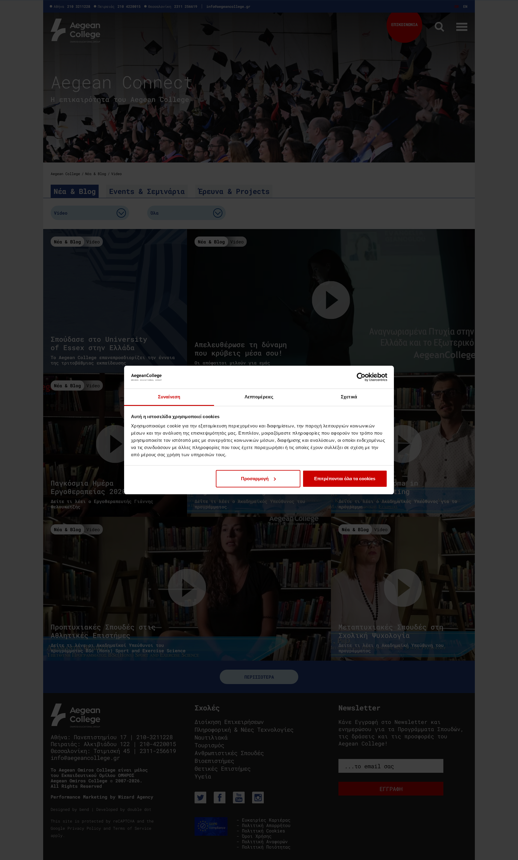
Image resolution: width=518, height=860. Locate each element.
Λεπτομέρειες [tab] (259, 396)
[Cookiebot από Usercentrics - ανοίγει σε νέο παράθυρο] (361, 377)
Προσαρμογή (255, 478)
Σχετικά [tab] (349, 396)
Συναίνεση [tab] (169, 396)
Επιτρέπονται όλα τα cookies (344, 478)
